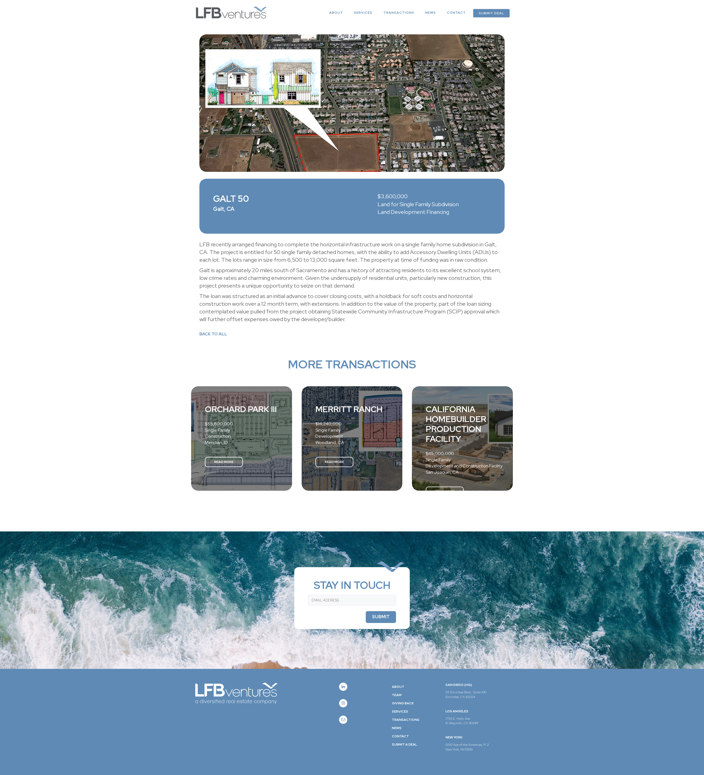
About (398, 687)
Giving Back (403, 703)
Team (397, 695)
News (397, 728)
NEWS (430, 12)
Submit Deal (491, 13)
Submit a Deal (404, 744)
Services (363, 12)
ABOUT (336, 12)
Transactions (398, 12)
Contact (456, 12)
